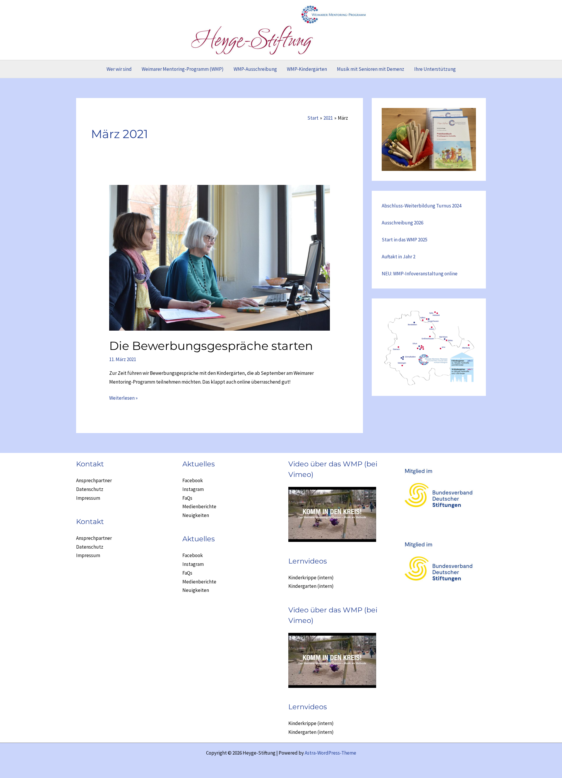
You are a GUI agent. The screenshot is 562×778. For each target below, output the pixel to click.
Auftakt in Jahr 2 (398, 256)
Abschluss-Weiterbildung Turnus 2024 (421, 205)
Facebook (192, 480)
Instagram (193, 489)
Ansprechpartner (94, 480)
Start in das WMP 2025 (404, 239)
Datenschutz (89, 489)
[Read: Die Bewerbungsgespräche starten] (219, 257)
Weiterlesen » (123, 398)
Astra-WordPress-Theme (330, 753)
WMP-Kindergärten (307, 69)
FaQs (187, 498)
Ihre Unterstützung (435, 69)
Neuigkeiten (195, 515)
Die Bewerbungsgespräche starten (211, 346)
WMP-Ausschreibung (255, 69)
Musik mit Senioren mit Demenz (370, 69)
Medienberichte (199, 506)
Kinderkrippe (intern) (311, 577)
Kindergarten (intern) (311, 586)
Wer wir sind (119, 69)
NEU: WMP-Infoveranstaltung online (420, 273)
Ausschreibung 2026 (402, 222)
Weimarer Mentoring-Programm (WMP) (183, 69)
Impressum (88, 498)
